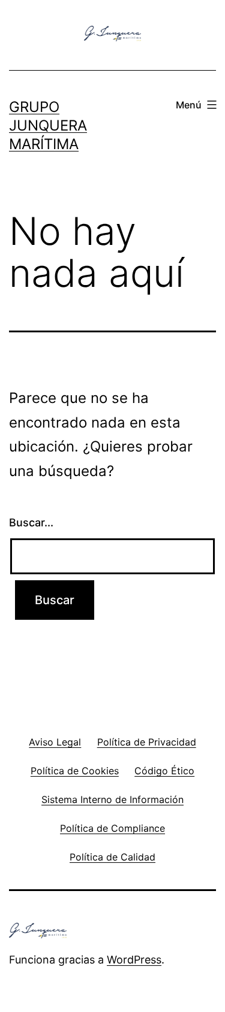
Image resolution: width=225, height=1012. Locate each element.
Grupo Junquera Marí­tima (48, 125)
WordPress (134, 959)
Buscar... (31, 522)
